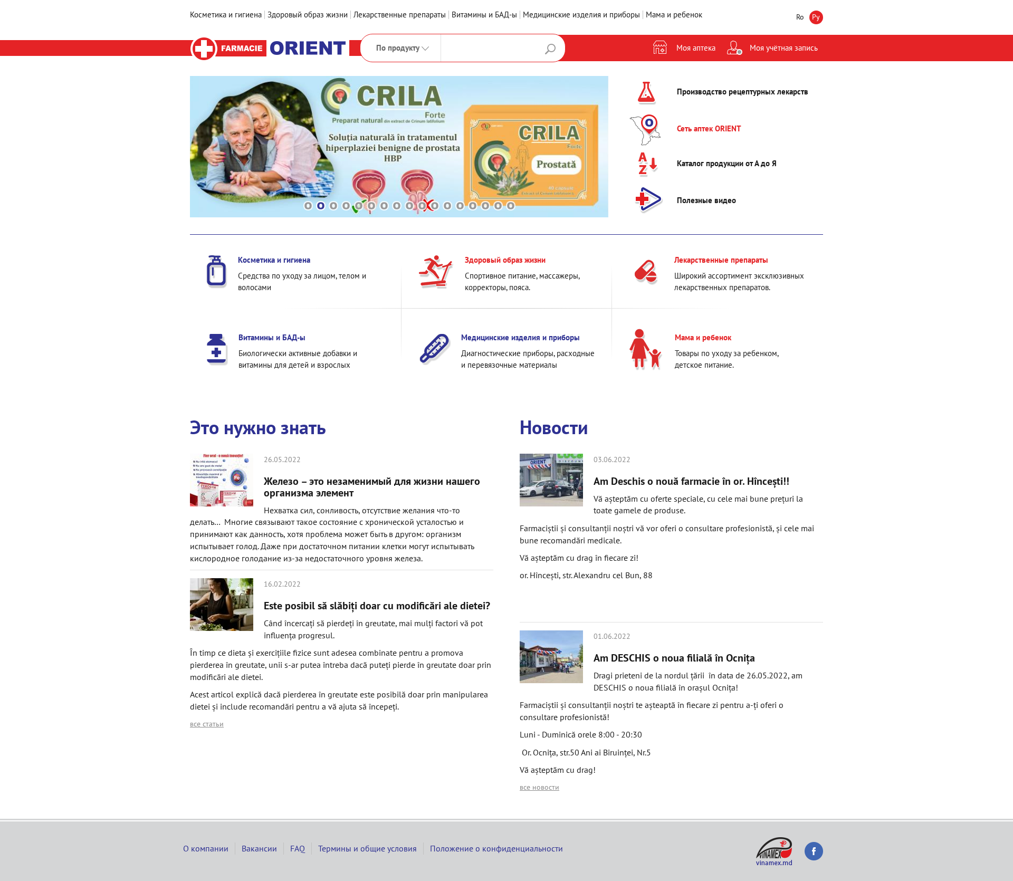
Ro (800, 17)
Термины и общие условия (367, 848)
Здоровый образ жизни (307, 14)
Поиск (550, 49)
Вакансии (259, 848)
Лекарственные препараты (399, 14)
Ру (816, 17)
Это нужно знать (258, 427)
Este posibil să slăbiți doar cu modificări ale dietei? (377, 605)
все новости (539, 787)
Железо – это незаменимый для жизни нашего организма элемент (372, 487)
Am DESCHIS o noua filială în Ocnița (676, 658)
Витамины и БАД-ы (484, 14)
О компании (205, 848)
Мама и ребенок (674, 14)
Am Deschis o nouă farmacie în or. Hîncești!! (691, 481)
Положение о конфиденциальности (496, 848)
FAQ (297, 848)
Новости (554, 427)
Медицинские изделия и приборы (581, 14)
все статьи (207, 724)
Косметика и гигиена (226, 14)
